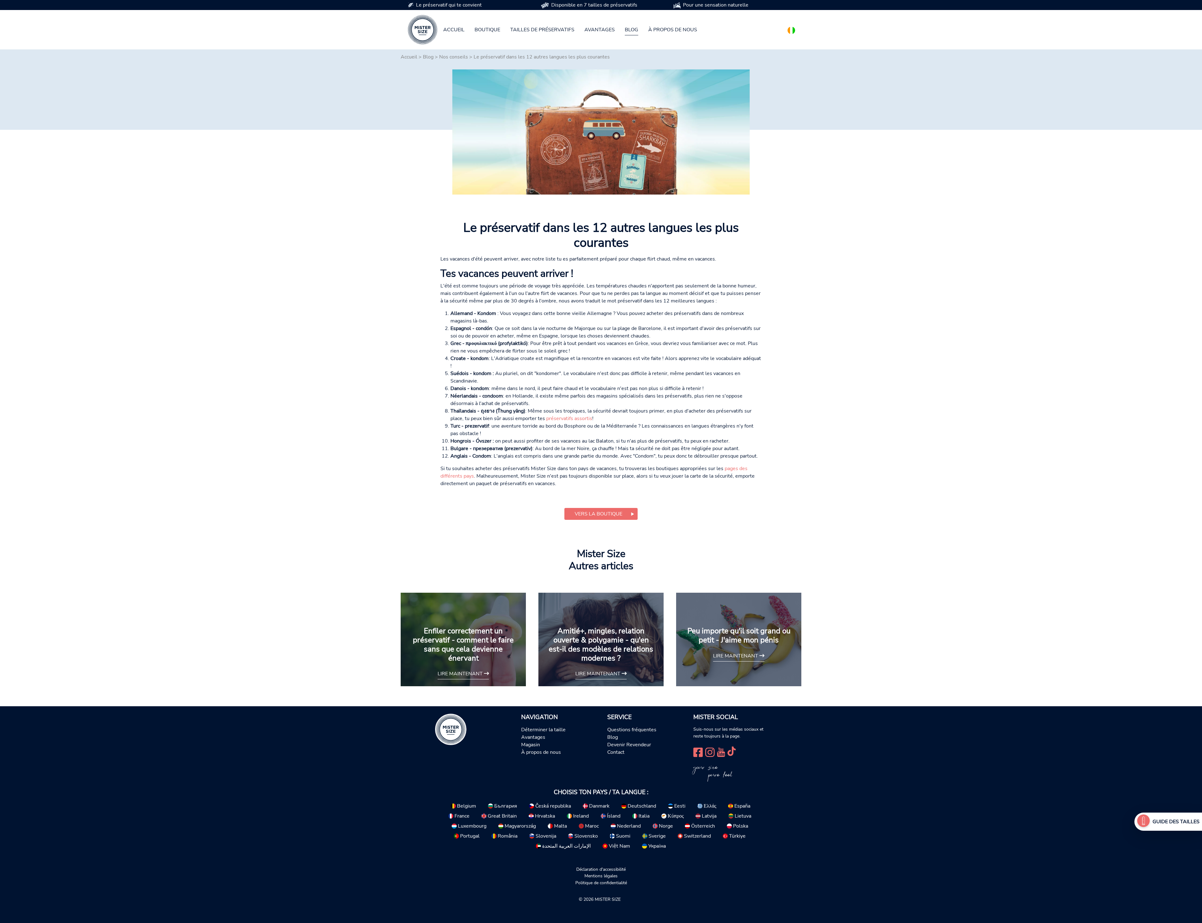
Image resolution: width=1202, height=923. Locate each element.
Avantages (599, 29)
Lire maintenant (461, 673)
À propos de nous (672, 29)
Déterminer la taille (543, 729)
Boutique (487, 29)
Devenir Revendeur (629, 744)
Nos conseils (453, 56)
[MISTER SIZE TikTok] (731, 751)
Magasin (530, 744)
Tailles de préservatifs (542, 29)
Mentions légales (601, 876)
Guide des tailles (1176, 821)
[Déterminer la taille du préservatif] (1143, 822)
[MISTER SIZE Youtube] (721, 751)
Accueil (454, 29)
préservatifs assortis (569, 418)
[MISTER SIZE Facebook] (698, 751)
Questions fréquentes (631, 729)
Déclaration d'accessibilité (601, 869)
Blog (631, 29)
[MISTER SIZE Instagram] (710, 751)
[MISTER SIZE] (450, 729)
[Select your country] (791, 29)
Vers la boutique (598, 513)
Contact (615, 752)
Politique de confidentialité (601, 883)
